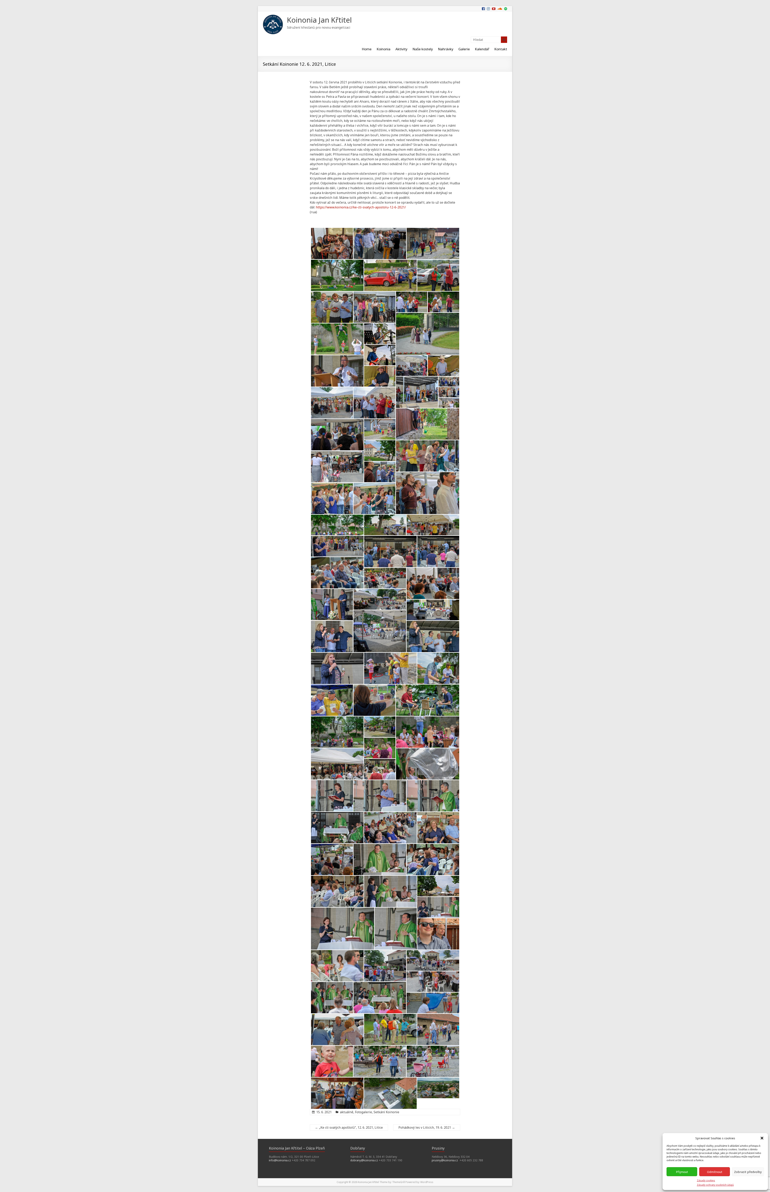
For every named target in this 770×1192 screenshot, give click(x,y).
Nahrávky (445, 49)
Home (367, 49)
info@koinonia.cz (280, 1160)
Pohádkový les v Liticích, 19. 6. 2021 (426, 1127)
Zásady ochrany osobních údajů (715, 1185)
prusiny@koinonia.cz (445, 1160)
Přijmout (682, 1172)
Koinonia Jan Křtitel (319, 20)
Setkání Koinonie (386, 1112)
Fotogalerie (363, 1112)
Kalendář (482, 49)
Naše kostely (422, 49)
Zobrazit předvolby (748, 1172)
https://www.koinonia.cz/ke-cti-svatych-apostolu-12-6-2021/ (361, 207)
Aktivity (401, 49)
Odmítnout (714, 1172)
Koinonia (383, 49)
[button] (762, 1138)
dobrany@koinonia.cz (364, 1160)
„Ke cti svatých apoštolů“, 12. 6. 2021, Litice (349, 1127)
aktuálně (346, 1112)
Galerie (464, 49)
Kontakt (500, 49)
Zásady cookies (706, 1180)
